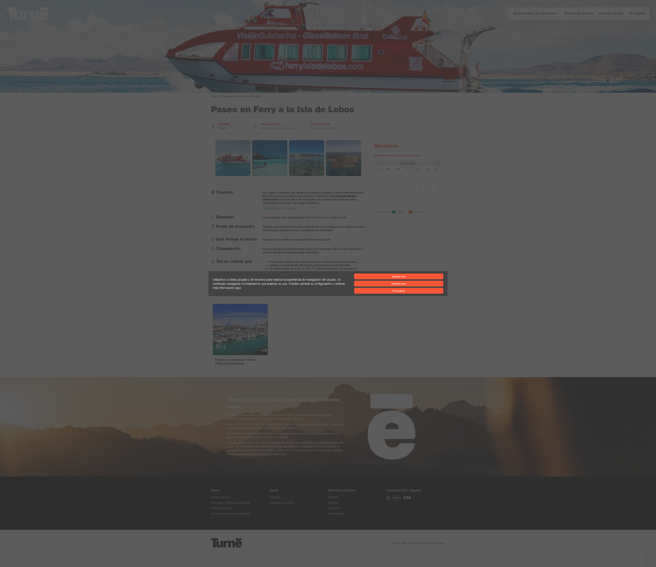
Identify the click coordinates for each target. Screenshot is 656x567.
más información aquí (227, 287)
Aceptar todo (398, 276)
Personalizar (399, 290)
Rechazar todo (399, 283)
